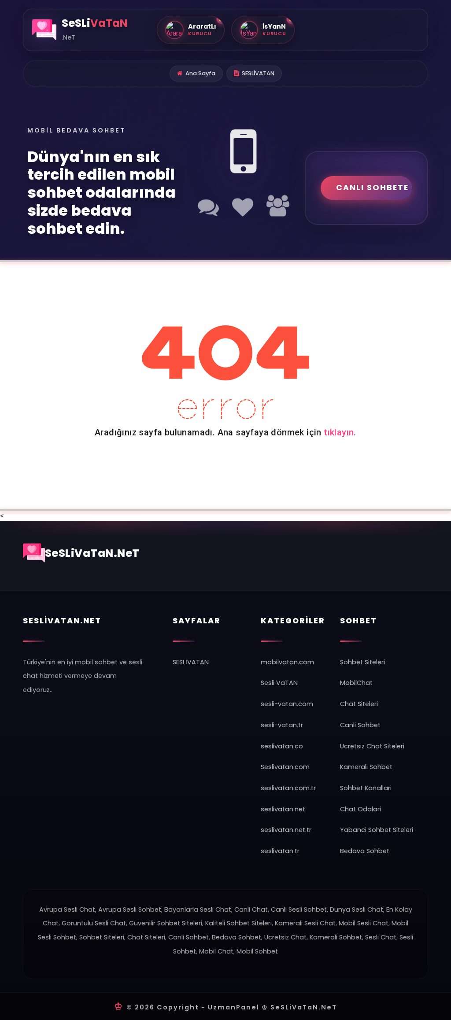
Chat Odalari (360, 809)
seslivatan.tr (280, 851)
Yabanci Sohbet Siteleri (376, 829)
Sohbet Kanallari (366, 788)
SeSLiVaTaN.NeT (92, 553)
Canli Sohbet (360, 725)
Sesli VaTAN (279, 682)
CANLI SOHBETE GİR (374, 187)
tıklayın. (340, 432)
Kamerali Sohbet (366, 766)
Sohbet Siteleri (362, 662)
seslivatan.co (282, 746)
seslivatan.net (283, 809)
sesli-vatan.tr (282, 725)
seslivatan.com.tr (288, 788)
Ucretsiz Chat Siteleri (372, 746)
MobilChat (356, 682)
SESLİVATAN (258, 73)
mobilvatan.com (287, 662)
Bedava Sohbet (364, 851)
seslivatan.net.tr (286, 829)
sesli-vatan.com (287, 704)
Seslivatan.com (285, 766)
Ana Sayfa (200, 73)
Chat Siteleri (359, 704)
